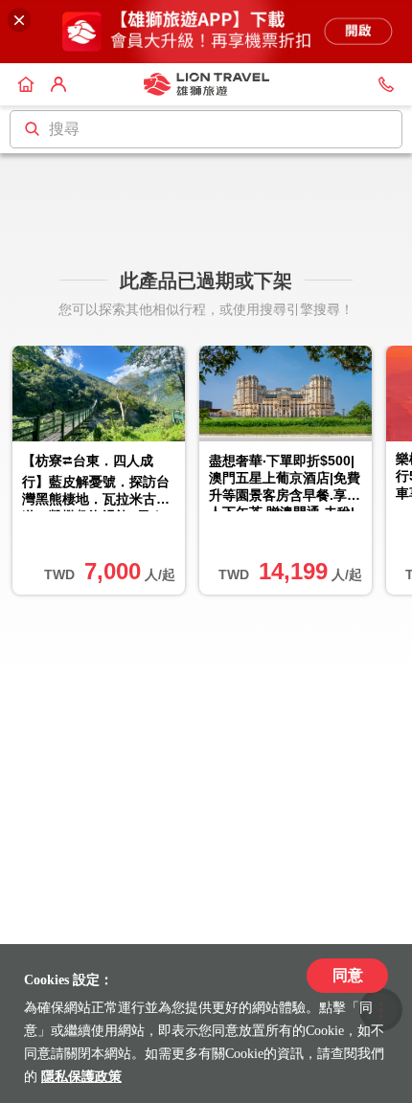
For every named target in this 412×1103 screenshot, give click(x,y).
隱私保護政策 (81, 1076)
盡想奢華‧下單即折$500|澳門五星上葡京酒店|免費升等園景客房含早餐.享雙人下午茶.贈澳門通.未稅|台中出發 (284, 482)
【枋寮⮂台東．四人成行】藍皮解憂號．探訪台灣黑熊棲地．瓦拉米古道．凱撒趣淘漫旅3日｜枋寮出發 (96, 482)
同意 (347, 975)
